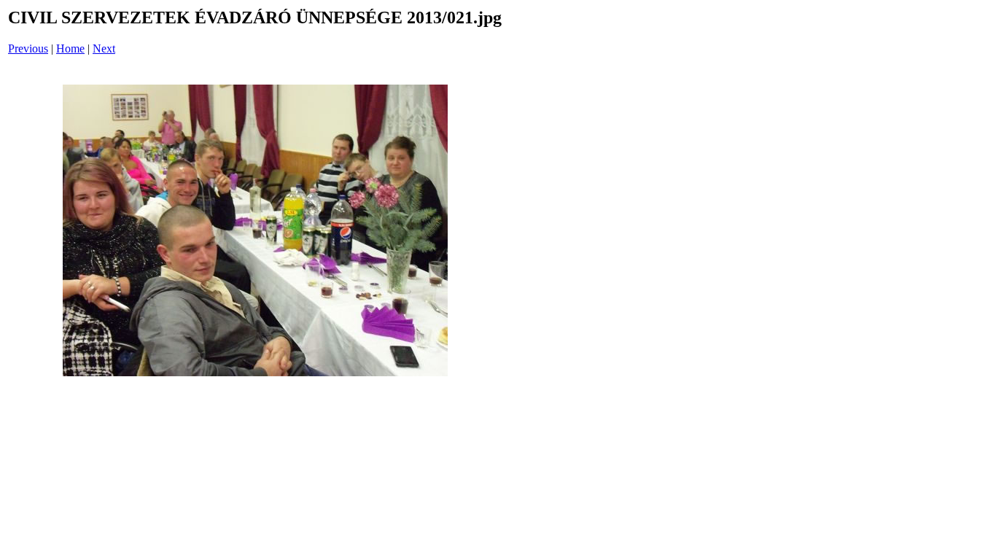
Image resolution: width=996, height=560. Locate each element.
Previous (28, 48)
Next (104, 48)
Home (70, 48)
